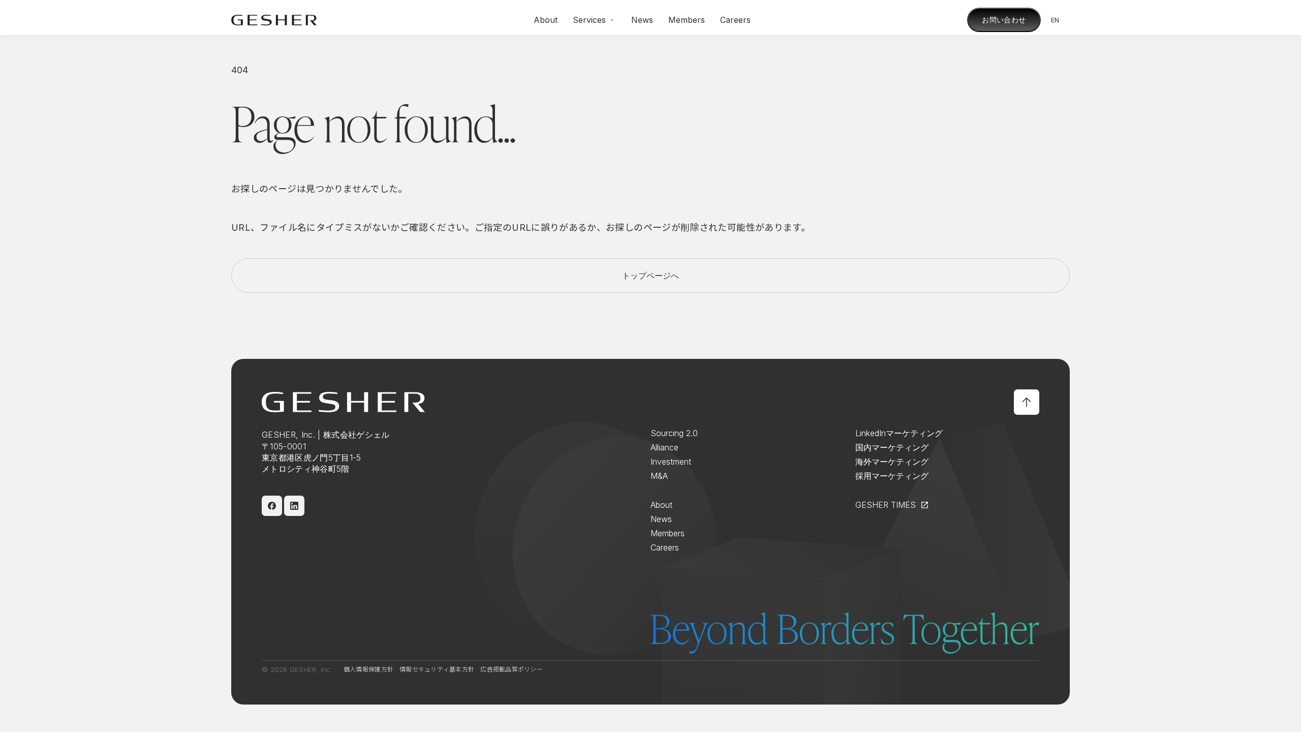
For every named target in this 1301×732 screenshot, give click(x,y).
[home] (274, 20)
